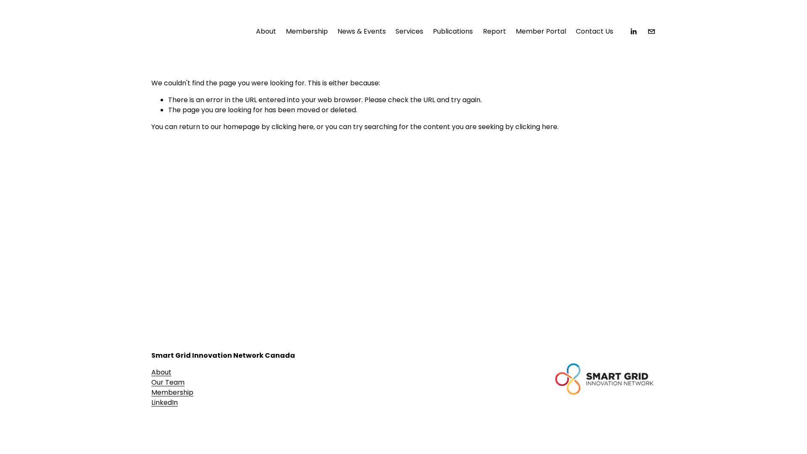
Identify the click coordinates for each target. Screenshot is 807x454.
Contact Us (594, 31)
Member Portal (541, 31)
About (161, 372)
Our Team (168, 382)
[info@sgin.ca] (651, 31)
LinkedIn (164, 402)
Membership (172, 392)
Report (494, 31)
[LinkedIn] (633, 31)
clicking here (293, 127)
